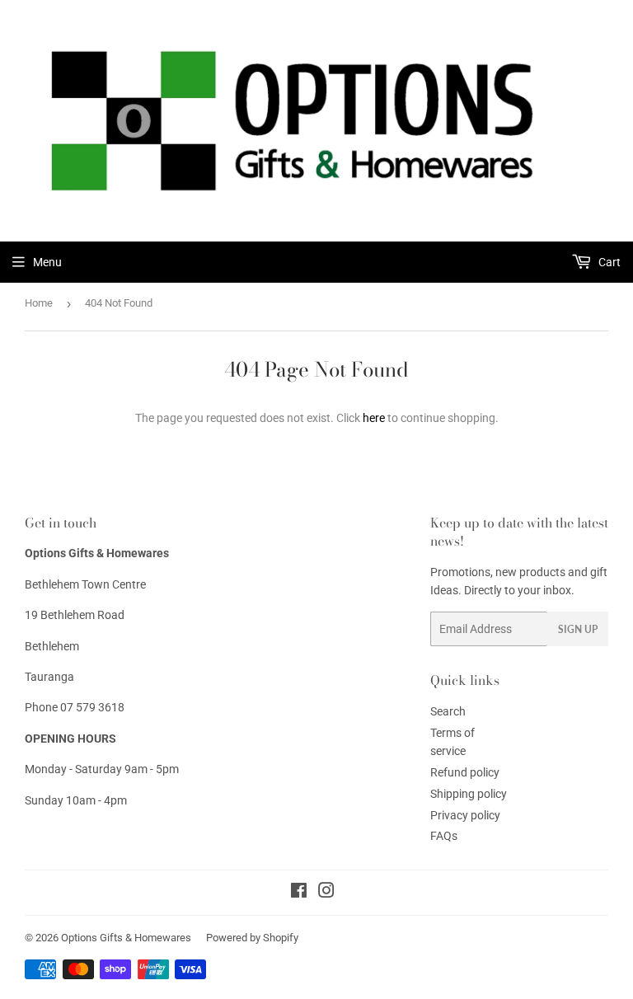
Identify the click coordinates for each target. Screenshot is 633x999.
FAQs (443, 835)
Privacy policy (465, 815)
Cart (608, 262)
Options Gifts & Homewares (126, 937)
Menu (47, 262)
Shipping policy (468, 793)
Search (448, 711)
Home (39, 303)
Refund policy (464, 772)
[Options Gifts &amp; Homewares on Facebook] (298, 892)
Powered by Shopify (252, 937)
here (374, 417)
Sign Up (578, 629)
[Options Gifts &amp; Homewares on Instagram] (326, 892)
